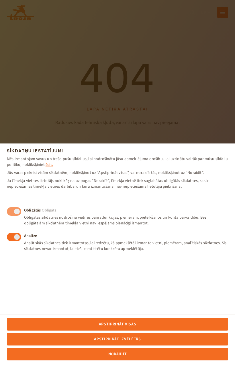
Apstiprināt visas (117, 324)
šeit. (49, 165)
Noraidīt (117, 354)
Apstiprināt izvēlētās (117, 339)
